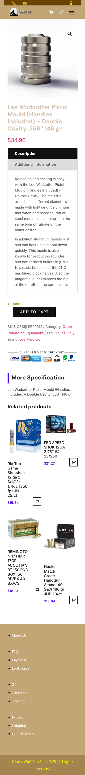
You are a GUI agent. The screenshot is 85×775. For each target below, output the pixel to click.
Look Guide (21, 668)
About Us (19, 635)
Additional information (35, 164)
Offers (16, 684)
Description (26, 153)
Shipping (19, 725)
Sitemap (19, 701)
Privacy (17, 717)
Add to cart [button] (37, 501)
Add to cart (34, 311)
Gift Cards (19, 692)
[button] (69, 34)
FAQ (15, 651)
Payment (19, 659)
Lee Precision (30, 339)
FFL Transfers (23, 733)
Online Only (65, 333)
